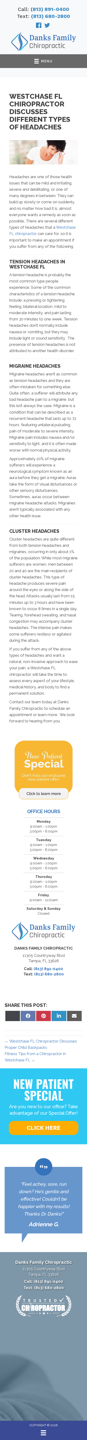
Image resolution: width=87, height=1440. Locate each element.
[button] (43, 1128)
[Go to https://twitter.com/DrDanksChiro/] (47, 26)
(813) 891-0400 (50, 9)
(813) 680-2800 (50, 16)
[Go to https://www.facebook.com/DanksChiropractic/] (39, 26)
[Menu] (43, 1433)
